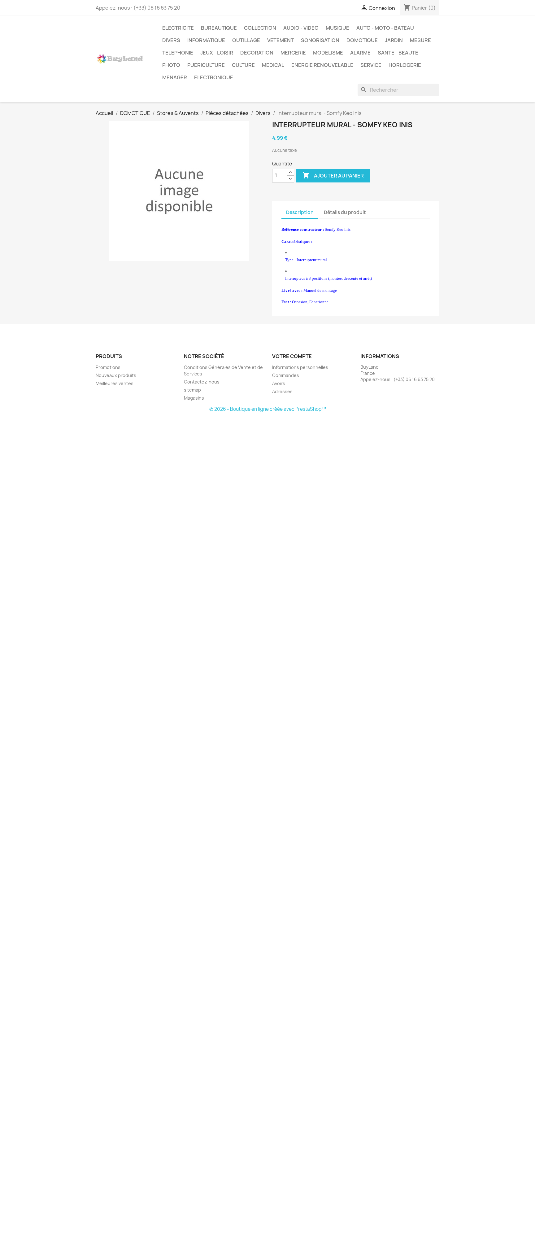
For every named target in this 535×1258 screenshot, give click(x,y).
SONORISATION (320, 40)
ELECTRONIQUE (213, 77)
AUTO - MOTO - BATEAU (385, 27)
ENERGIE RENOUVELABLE (322, 65)
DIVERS (171, 40)
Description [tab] (300, 212)
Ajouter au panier (333, 175)
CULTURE (243, 65)
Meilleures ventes (114, 383)
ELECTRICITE (178, 27)
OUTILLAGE (246, 40)
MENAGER (174, 77)
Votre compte (292, 356)
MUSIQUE (337, 27)
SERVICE (370, 65)
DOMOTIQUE (362, 40)
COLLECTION (260, 27)
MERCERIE (293, 52)
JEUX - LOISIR (216, 52)
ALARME (360, 52)
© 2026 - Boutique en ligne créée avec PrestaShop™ (267, 409)
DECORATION (256, 52)
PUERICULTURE (206, 65)
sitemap (192, 390)
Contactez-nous (202, 382)
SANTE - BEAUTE (398, 52)
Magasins (194, 398)
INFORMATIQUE (206, 40)
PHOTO (171, 65)
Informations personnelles (300, 367)
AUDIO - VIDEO (301, 27)
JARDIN (394, 40)
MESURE (420, 40)
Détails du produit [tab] (345, 212)
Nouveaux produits (116, 375)
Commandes (285, 375)
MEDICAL (273, 65)
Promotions (108, 367)
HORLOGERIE (405, 65)
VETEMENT (280, 40)
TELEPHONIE (177, 52)
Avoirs (278, 383)
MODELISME (328, 52)
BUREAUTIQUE (219, 27)
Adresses (282, 391)
